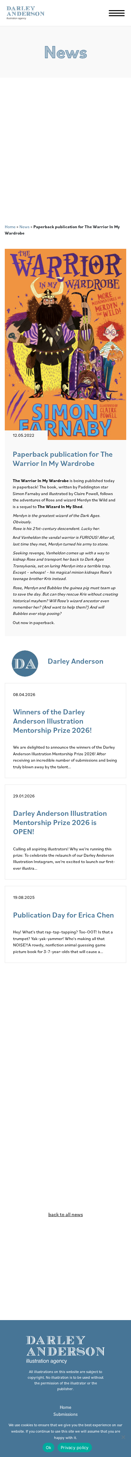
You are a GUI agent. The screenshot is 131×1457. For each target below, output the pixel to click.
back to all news (65, 1214)
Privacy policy (75, 1447)
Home (10, 226)
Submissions (65, 1414)
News (24, 226)
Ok (49, 1447)
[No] (123, 1437)
